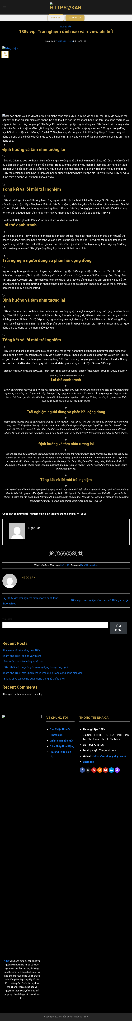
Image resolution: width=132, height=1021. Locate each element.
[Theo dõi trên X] (88, 770)
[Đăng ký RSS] (99, 770)
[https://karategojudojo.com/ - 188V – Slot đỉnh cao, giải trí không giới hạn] (66, 7)
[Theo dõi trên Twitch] (117, 770)
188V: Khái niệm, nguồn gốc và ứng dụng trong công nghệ (35, 667)
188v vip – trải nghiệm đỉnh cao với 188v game (97, 600)
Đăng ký (55, 18)
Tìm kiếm (7, 619)
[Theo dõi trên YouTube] (105, 770)
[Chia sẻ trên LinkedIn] (80, 553)
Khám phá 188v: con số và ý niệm (21, 655)
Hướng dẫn (66, 27)
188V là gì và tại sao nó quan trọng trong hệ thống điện (33, 678)
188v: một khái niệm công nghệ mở (22, 661)
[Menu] (4, 7)
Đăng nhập (75, 18)
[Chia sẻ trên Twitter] (63, 553)
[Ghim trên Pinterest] (74, 553)
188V (85, 1016)
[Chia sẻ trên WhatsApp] (51, 553)
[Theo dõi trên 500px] (111, 770)
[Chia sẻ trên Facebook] (57, 553)
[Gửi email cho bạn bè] (69, 553)
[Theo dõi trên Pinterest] (94, 770)
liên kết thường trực (89, 565)
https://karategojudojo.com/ (110, 756)
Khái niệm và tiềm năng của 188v (21, 650)
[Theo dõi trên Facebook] (82, 770)
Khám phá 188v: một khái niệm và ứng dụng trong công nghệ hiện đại (42, 673)
